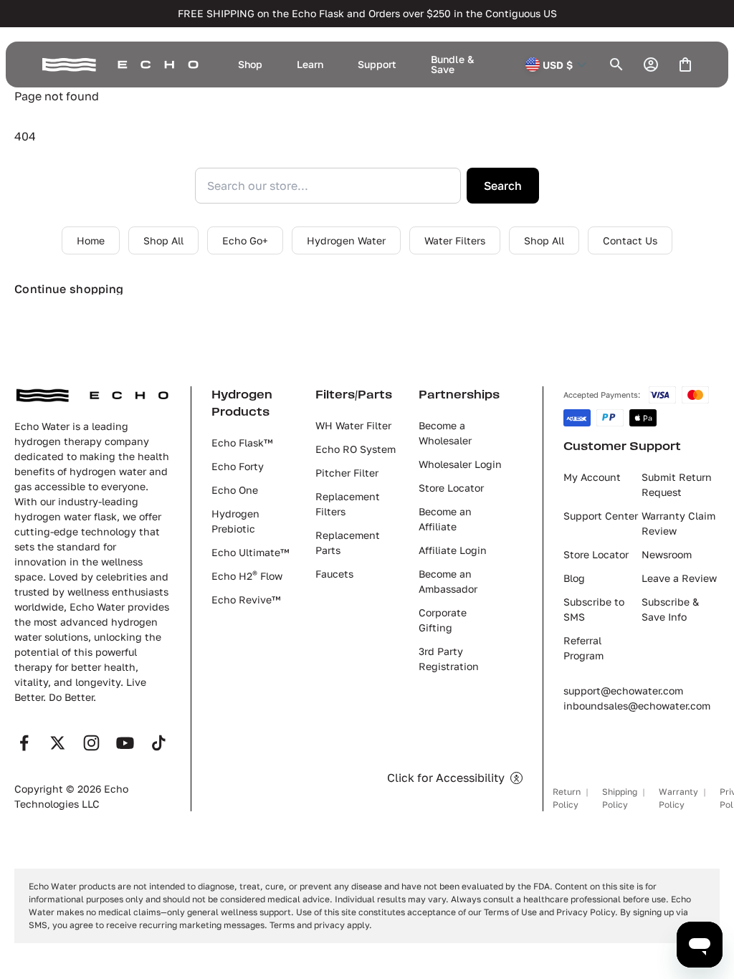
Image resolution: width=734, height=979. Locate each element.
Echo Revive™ (245, 599)
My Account (592, 477)
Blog (574, 578)
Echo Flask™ (241, 442)
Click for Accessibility (446, 777)
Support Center (600, 516)
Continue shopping (68, 289)
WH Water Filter (353, 425)
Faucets (334, 574)
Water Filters (454, 240)
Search (503, 185)
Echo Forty (237, 466)
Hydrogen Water (346, 240)
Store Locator (451, 488)
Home (91, 240)
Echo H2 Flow (246, 576)
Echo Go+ (245, 240)
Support (377, 64)
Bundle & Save (453, 64)
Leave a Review (679, 578)
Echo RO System (355, 449)
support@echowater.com (623, 690)
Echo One (234, 490)
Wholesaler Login (460, 464)
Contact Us (630, 240)
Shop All (163, 240)
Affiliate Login (453, 550)
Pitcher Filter (346, 473)
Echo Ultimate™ (250, 552)
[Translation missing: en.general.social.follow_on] (24, 743)
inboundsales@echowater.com (636, 705)
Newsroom (667, 554)
